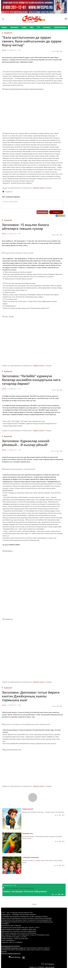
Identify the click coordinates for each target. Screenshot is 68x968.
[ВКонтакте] (57, 216)
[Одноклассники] (59, 216)
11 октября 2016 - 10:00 (14, 705)
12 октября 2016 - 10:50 (14, 233)
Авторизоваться (42, 212)
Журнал (4, 27)
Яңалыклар (14, 27)
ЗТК (38, 27)
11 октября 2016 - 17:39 (14, 389)
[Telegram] (64, 216)
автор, (4, 50)
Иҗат (32, 27)
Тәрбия (24, 27)
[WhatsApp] (62, 216)
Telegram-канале (38, 188)
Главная (34, 904)
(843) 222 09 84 (49, 967)
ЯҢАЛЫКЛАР (8, 33)
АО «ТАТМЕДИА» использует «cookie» (12, 948)
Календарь (46, 27)
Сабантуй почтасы (60, 27)
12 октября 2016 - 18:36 (14, 50)
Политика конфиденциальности (11, 953)
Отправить (56, 212)
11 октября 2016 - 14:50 (14, 450)
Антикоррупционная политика (10, 946)
